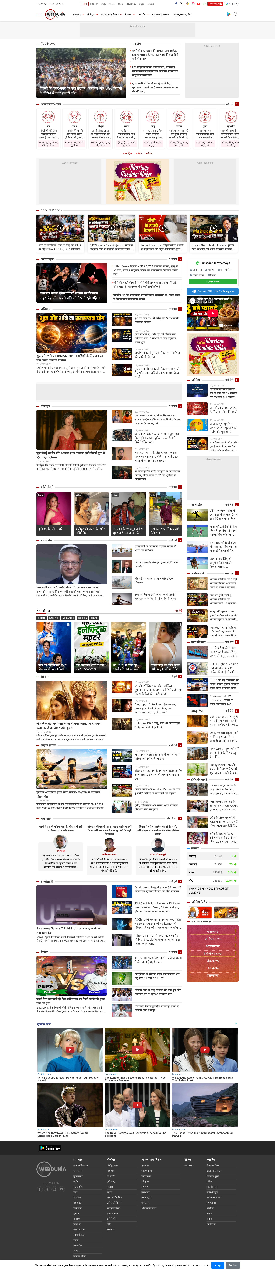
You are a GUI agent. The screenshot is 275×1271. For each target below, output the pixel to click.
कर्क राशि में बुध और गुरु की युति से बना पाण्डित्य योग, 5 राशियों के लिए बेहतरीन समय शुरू (155, 338)
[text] (60, 228)
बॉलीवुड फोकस (113, 1208)
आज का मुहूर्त (213, 1176)
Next (123, 72)
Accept (217, 1265)
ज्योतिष (142, 14)
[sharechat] (187, 3)
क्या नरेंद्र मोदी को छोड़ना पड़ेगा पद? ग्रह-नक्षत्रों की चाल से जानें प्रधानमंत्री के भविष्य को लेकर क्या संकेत (224, 631)
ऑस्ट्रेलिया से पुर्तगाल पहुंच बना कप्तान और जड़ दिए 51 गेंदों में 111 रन (157, 976)
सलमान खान (112, 1213)
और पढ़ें (229, 104)
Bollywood (68, 617)
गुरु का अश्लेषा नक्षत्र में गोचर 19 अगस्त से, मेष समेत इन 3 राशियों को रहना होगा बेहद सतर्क (157, 373)
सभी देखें (173, 259)
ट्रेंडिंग (138, 44)
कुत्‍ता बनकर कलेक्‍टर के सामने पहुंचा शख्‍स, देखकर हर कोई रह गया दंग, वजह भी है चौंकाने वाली (224, 805)
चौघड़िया (210, 1208)
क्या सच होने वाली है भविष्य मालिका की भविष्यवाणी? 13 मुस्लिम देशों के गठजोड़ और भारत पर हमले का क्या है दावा (223, 599)
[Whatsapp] (204, 3)
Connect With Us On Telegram (216, 291)
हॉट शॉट (110, 1170)
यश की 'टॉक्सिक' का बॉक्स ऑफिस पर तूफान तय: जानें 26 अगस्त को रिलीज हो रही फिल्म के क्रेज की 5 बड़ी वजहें (158, 690)
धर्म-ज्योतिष (225, 269)
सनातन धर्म (146, 1176)
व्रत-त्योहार (146, 1197)
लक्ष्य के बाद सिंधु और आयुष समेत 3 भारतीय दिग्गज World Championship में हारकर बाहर (221, 563)
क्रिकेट (128, 14)
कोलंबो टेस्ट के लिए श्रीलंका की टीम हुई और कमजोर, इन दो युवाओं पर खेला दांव (158, 992)
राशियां (209, 1181)
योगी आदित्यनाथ (80, 1165)
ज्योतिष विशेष (199, 902)
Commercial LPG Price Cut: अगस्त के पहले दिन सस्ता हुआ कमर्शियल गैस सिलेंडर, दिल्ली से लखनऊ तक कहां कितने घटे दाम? (224, 700)
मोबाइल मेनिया (79, 1256)
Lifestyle (53, 617)
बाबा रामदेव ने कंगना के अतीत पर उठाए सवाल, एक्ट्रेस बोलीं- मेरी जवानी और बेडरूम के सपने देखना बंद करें (158, 419)
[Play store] (229, 14)
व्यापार (195, 848)
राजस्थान (77, 1224)
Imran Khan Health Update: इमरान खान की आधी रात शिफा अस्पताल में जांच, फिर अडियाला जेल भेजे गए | (213, 247)
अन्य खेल (196, 505)
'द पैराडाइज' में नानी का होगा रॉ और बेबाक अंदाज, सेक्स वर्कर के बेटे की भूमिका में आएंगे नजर (157, 475)
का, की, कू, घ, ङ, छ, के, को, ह (100, 144)
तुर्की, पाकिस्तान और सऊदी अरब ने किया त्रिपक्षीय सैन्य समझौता (156, 807)
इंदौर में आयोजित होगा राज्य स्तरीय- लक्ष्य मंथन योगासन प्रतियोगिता (68, 794)
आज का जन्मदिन (214, 1170)
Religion (82, 617)
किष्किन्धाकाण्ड (213, 953)
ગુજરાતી (150, 3)
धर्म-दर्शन (145, 1202)
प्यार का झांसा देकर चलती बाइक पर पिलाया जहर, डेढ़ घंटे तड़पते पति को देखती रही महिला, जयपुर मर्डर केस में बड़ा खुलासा (70, 295)
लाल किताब (212, 1186)
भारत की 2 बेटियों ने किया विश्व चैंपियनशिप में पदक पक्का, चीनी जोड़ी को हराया (223, 531)
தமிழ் (103, 3)
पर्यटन (109, 1192)
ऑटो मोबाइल (79, 1234)
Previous (38, 72)
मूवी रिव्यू (111, 1181)
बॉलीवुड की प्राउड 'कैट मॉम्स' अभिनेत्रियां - (91, 531)
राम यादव (60, 850)
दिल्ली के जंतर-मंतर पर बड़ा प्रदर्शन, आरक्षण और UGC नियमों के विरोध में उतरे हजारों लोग (81, 90)
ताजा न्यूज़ (197, 269)
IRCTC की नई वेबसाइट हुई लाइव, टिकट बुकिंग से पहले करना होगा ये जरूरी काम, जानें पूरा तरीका (224, 684)
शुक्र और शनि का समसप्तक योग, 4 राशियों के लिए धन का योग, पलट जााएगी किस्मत (69, 358)
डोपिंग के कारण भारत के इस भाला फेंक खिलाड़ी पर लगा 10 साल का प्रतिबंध (223, 514)
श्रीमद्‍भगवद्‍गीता (182, 14)
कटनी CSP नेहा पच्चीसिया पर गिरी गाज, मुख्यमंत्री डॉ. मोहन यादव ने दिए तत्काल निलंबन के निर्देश (146, 297)
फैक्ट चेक (77, 1245)
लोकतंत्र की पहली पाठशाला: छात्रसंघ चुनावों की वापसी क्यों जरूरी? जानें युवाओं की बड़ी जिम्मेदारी (109, 830)
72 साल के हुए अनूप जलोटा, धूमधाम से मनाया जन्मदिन (128, 531)
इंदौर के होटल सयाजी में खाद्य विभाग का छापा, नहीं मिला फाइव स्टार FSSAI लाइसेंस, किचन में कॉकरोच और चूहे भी (224, 822)
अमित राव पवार (109, 854)
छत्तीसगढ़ (77, 1208)
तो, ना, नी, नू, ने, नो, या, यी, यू (231, 144)
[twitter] (182, 3)
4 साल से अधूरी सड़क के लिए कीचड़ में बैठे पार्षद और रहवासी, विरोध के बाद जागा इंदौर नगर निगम (224, 789)
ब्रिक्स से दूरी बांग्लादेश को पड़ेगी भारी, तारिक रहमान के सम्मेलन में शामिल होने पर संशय (158, 830)
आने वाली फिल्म (114, 1202)
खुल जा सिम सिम (114, 1197)
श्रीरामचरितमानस (160, 14)
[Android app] (50, 1148)
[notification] (235, 14)
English (94, 3)
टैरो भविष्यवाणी (213, 1197)
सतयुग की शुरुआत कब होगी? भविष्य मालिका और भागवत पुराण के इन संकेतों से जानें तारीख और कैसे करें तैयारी (224, 615)
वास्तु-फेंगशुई (212, 1192)
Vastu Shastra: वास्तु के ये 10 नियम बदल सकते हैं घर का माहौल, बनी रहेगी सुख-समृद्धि (224, 721)
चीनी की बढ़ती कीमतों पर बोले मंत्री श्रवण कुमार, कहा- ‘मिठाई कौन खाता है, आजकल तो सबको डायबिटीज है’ (144, 284)
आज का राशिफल (51, 104)
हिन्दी (85, 3)
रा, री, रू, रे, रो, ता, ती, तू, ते (205, 144)
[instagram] (193, 3)
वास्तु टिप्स (197, 711)
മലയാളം (131, 3)
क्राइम (75, 1240)
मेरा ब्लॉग (46, 818)
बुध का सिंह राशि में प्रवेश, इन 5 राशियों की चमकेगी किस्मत (157, 320)
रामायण (144, 1186)
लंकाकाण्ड (213, 968)
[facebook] (176, 3)
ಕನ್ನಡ (141, 3)
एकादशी (145, 1165)
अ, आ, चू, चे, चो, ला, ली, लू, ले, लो (48, 144)
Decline (233, 1265)
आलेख (110, 1186)
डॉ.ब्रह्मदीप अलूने (158, 854)
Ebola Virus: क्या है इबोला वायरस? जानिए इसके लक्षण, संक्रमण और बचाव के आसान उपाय (158, 774)
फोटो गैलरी (47, 487)
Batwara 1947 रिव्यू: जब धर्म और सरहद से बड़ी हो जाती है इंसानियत (157, 725)
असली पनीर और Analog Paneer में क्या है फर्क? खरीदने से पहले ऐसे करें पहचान (157, 791)
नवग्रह (209, 1218)
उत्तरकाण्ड (213, 975)
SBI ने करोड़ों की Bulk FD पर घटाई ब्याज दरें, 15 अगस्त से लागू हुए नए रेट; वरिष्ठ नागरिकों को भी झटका (223, 652)
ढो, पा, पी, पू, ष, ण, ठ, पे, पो (179, 144)
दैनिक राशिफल (213, 1165)
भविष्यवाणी (198, 573)
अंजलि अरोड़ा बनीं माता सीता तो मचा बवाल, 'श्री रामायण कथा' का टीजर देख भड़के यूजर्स (68, 725)
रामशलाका (211, 1202)
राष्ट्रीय (75, 1181)
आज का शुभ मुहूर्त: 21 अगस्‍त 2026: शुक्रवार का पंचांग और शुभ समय (223, 428)
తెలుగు (120, 3)
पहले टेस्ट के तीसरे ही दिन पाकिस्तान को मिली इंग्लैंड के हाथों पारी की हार (70, 1001)
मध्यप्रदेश (77, 1202)
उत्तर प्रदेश (77, 1170)
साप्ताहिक (127, 153)
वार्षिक (149, 153)
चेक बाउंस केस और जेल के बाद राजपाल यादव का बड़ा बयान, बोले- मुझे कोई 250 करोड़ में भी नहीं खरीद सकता (156, 456)
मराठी (111, 3)
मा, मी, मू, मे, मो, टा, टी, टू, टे (152, 144)
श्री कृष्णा (145, 1181)
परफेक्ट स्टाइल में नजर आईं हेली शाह (165, 531)
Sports (41, 617)
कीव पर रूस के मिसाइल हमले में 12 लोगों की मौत (157, 564)
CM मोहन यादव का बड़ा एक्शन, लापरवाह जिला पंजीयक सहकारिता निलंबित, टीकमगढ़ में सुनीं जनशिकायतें (155, 71)
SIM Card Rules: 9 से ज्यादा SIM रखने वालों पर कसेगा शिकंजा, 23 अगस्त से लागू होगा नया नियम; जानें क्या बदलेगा (157, 907)
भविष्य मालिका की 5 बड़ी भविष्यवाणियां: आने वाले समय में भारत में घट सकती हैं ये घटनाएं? (224, 583)
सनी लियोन (111, 1218)
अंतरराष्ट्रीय (78, 1186)
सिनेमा (40, 495)
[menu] (39, 14)
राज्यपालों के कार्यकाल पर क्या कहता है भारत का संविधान (155, 548)
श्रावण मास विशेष (110, 14)
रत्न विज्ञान (211, 1224)
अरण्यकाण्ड (213, 946)
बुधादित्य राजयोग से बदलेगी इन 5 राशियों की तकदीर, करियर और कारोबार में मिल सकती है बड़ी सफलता (224, 446)
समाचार (77, 14)
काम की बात (198, 642)
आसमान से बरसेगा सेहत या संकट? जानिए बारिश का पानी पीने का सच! (156, 756)
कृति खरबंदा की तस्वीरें (50, 529)
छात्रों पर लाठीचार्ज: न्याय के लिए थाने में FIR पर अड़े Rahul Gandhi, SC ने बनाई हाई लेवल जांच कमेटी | (60, 247)
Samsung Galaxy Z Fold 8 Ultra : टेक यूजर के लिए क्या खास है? (69, 930)
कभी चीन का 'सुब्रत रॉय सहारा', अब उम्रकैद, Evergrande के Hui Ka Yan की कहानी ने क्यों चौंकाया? (155, 54)
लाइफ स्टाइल (48, 745)
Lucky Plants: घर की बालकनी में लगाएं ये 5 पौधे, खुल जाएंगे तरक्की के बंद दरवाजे (224, 769)
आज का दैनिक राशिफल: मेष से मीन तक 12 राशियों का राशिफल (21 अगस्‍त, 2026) (223, 393)
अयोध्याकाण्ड (213, 939)
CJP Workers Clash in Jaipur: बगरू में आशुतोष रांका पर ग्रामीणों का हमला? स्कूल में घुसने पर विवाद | (111, 247)
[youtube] (198, 3)
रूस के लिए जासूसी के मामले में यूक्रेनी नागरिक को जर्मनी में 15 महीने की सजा (155, 596)
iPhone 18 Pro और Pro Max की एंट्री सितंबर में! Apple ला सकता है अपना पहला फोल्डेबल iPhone (157, 939)
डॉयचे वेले (46, 540)
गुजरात (76, 1213)
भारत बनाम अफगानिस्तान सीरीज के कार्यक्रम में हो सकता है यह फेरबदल (158, 960)
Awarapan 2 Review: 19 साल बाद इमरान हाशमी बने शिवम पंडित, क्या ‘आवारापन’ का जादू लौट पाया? (155, 708)
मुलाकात (110, 1229)
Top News (48, 44)
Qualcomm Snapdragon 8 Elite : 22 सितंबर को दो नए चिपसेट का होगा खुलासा (158, 889)
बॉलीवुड (91, 14)
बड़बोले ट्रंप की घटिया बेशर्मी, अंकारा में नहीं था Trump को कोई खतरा (60, 828)
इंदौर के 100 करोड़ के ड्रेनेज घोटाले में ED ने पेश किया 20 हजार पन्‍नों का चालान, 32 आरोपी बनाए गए (223, 838)
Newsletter (213, 3)
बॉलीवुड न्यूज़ (112, 1165)
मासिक (139, 153)
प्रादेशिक (77, 1197)
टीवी (109, 1224)
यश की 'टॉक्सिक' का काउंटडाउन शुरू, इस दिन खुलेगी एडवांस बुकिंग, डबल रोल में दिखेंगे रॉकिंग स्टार (157, 438)
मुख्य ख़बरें (78, 1176)
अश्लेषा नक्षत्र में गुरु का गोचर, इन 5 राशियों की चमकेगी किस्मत (157, 355)
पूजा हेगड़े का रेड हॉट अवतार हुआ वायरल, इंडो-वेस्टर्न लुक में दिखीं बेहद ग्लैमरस (70, 455)
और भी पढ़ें (172, 818)
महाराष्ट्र (76, 1218)
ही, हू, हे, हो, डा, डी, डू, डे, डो (127, 144)
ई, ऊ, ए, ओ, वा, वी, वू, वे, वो (74, 144)
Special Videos (51, 210)
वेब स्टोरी (111, 1176)
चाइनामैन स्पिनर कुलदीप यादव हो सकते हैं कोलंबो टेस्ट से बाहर (157, 1008)
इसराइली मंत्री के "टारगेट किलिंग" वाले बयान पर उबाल (67, 587)
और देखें (178, 610)
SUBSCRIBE (212, 281)
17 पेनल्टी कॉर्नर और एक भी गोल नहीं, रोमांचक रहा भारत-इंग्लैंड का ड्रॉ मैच (223, 546)
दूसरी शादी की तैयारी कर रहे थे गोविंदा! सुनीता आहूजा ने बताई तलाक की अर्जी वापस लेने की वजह (155, 87)
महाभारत (145, 1192)
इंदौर (75, 1192)
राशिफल (46, 309)
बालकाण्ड (212, 931)
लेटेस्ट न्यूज (47, 259)
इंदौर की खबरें (199, 779)
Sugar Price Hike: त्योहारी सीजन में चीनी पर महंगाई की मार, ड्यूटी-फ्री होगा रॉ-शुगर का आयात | (162, 247)
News (94, 617)
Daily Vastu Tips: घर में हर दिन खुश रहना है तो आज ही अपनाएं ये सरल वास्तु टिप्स (224, 737)
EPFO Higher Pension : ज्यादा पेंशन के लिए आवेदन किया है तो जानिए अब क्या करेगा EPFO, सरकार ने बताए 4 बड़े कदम (224, 668)
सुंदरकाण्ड (213, 961)
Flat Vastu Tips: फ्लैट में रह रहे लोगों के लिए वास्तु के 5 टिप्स (224, 753)
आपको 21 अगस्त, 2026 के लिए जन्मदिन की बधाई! (223, 410)
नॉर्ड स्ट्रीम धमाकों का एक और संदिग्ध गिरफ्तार (154, 580)
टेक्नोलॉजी (47, 881)
